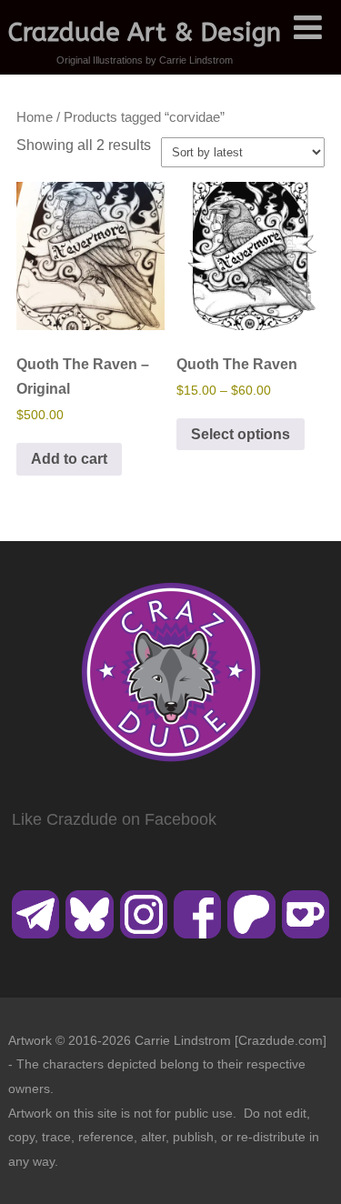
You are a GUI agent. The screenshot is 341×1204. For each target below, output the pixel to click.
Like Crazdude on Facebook (114, 819)
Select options (240, 434)
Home (34, 117)
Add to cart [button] (69, 459)
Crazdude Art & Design (144, 32)
